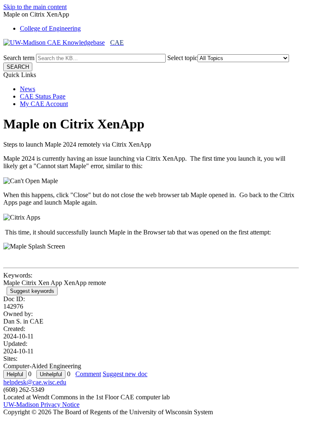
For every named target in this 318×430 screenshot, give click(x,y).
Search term (18, 57)
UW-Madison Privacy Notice (41, 404)
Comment (88, 373)
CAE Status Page (42, 96)
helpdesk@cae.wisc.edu (34, 382)
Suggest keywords (32, 291)
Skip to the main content (35, 6)
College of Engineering (50, 28)
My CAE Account (44, 103)
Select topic (182, 57)
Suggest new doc (125, 373)
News (27, 88)
